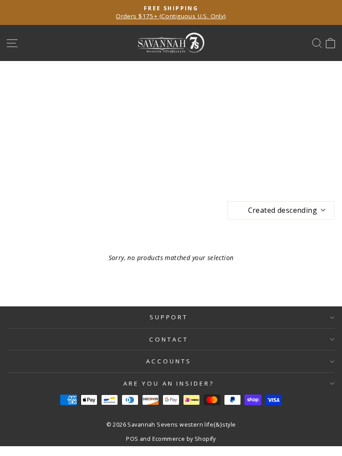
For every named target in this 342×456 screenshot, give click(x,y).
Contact (168, 339)
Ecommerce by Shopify (184, 439)
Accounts (168, 361)
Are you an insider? (169, 383)
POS (132, 439)
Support (169, 317)
